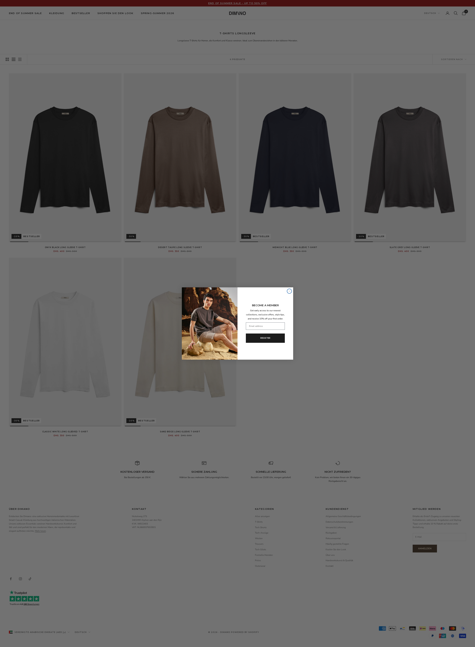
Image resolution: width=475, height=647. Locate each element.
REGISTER (265, 338)
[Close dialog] (289, 291)
